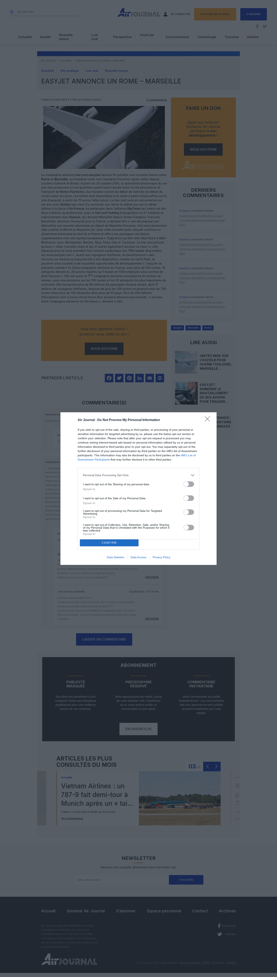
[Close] (209, 420)
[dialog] (138, 488)
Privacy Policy (161, 557)
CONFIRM (109, 542)
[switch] (189, 484)
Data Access (138, 557)
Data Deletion (115, 557)
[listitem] (138, 475)
